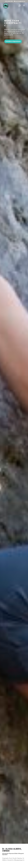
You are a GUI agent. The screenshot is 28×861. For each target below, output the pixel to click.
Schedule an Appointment (13, 41)
